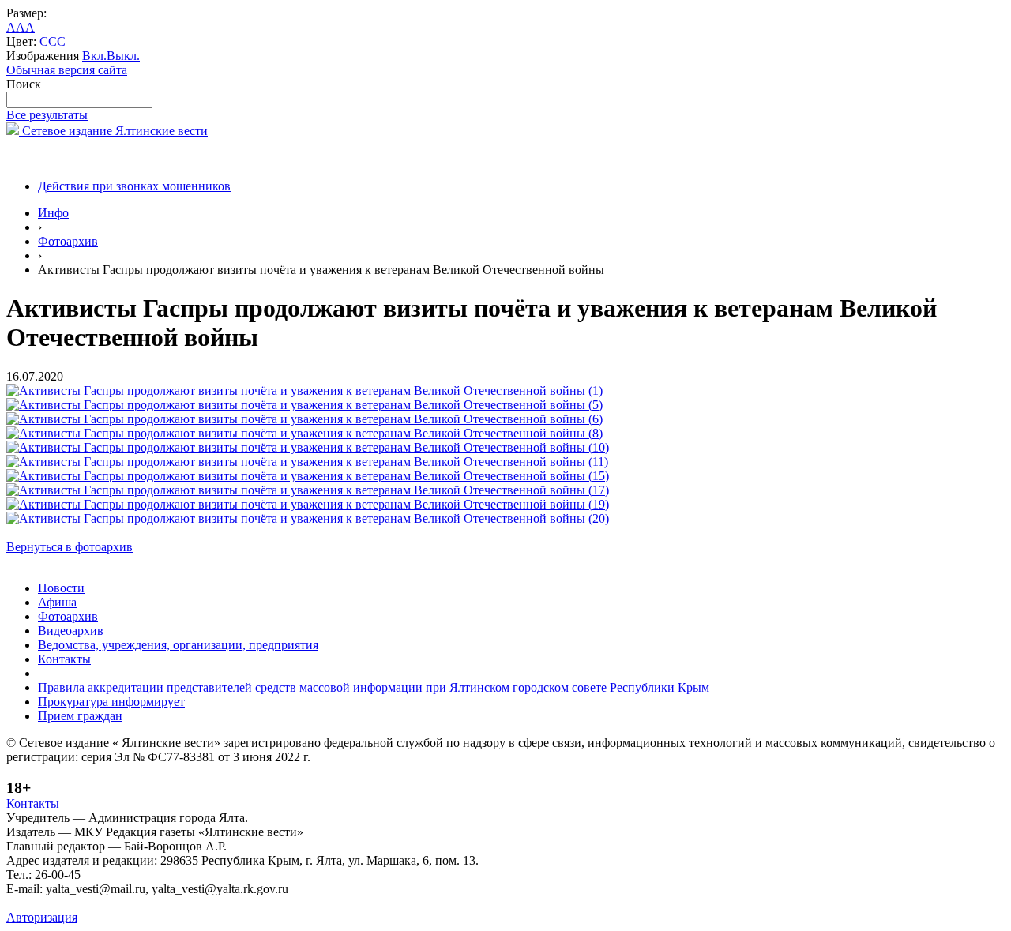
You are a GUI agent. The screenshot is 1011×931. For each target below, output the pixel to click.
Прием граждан (80, 716)
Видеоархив (70, 630)
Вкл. (94, 55)
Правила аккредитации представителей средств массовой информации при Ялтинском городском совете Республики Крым (373, 687)
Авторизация (41, 917)
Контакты (64, 659)
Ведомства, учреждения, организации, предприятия (178, 644)
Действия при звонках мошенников (134, 186)
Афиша (57, 602)
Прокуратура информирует (111, 701)
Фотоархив (68, 241)
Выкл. (123, 55)
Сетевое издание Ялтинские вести (113, 130)
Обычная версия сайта (66, 70)
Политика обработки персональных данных (125, 903)
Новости (61, 588)
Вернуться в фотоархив (69, 547)
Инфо (53, 213)
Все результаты (47, 115)
